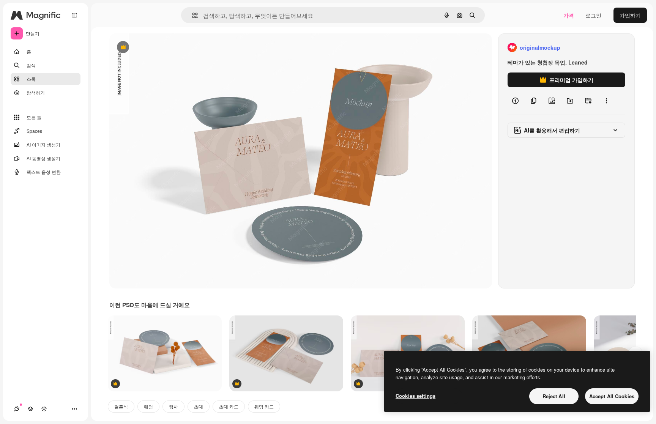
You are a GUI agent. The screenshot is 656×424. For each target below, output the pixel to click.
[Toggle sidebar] (74, 15)
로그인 (593, 15)
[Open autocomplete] (191, 15)
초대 (198, 406)
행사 (173, 406)
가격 (568, 15)
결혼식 (121, 406)
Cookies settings (415, 395)
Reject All (553, 396)
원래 (153, 48)
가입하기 (630, 15)
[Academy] (30, 409)
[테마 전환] (44, 409)
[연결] (17, 409)
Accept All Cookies (611, 396)
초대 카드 (228, 406)
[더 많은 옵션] (606, 101)
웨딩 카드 (264, 406)
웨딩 (148, 406)
